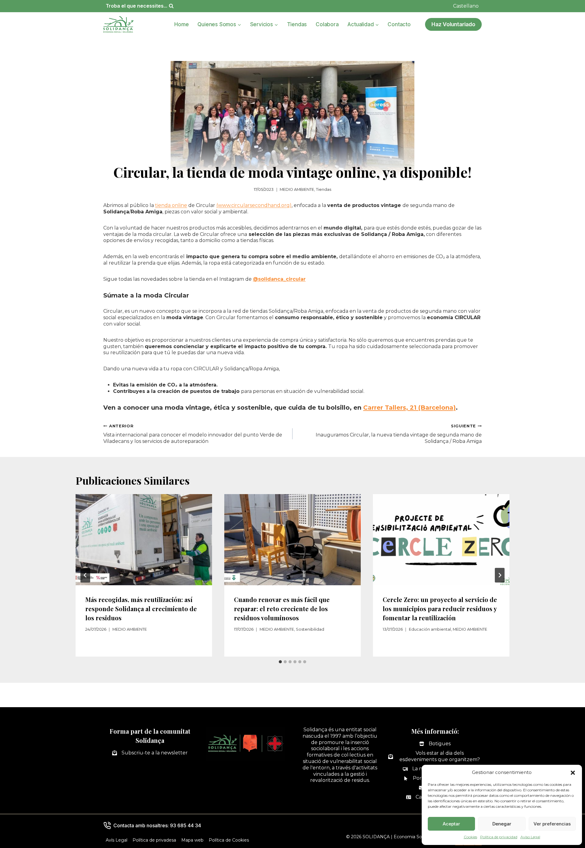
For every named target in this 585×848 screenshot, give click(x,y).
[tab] (280, 661)
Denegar (501, 824)
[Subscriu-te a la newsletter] (150, 753)
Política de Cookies (229, 840)
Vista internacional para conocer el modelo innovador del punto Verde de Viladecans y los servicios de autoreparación (192, 434)
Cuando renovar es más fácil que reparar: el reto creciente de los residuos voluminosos (282, 608)
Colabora (327, 24)
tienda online (171, 205)
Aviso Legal (530, 837)
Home (181, 24)
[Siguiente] (500, 575)
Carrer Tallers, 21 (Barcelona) (409, 407)
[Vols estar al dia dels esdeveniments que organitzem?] (435, 756)
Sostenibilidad (310, 629)
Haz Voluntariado (453, 24)
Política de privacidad (498, 837)
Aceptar (451, 824)
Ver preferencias (552, 824)
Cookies (470, 837)
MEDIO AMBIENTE (297, 189)
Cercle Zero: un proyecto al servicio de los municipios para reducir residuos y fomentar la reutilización (440, 608)
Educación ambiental (430, 629)
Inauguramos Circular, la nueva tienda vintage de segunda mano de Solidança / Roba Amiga (399, 434)
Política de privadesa (154, 840)
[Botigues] (435, 744)
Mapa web (192, 840)
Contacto (399, 24)
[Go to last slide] (85, 575)
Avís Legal (116, 840)
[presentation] (144, 539)
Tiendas (297, 24)
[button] (573, 773)
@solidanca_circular (279, 279)
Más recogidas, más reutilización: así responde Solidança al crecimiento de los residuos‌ (141, 608)
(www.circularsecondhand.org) (254, 205)
